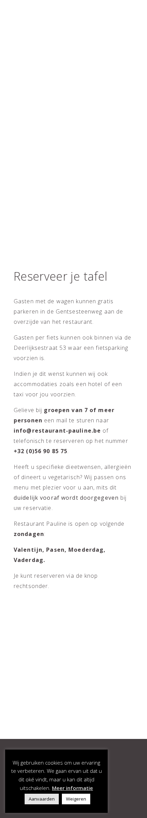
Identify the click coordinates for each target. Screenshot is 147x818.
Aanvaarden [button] (42, 799)
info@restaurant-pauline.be (57, 430)
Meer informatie (72, 787)
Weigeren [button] (76, 799)
